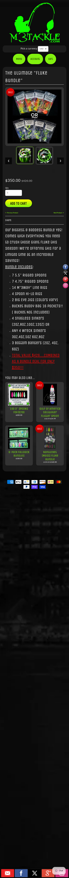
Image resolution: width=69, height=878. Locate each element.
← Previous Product (11, 213)
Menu (19, 58)
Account (35, 58)
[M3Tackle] (34, 40)
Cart (50, 58)
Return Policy (33, 495)
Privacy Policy (51, 495)
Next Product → (59, 213)
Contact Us (16, 495)
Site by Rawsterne (34, 511)
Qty (7, 188)
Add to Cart (18, 203)
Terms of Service (34, 499)
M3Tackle (34, 508)
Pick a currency (29, 48)
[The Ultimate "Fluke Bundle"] (25, 155)
